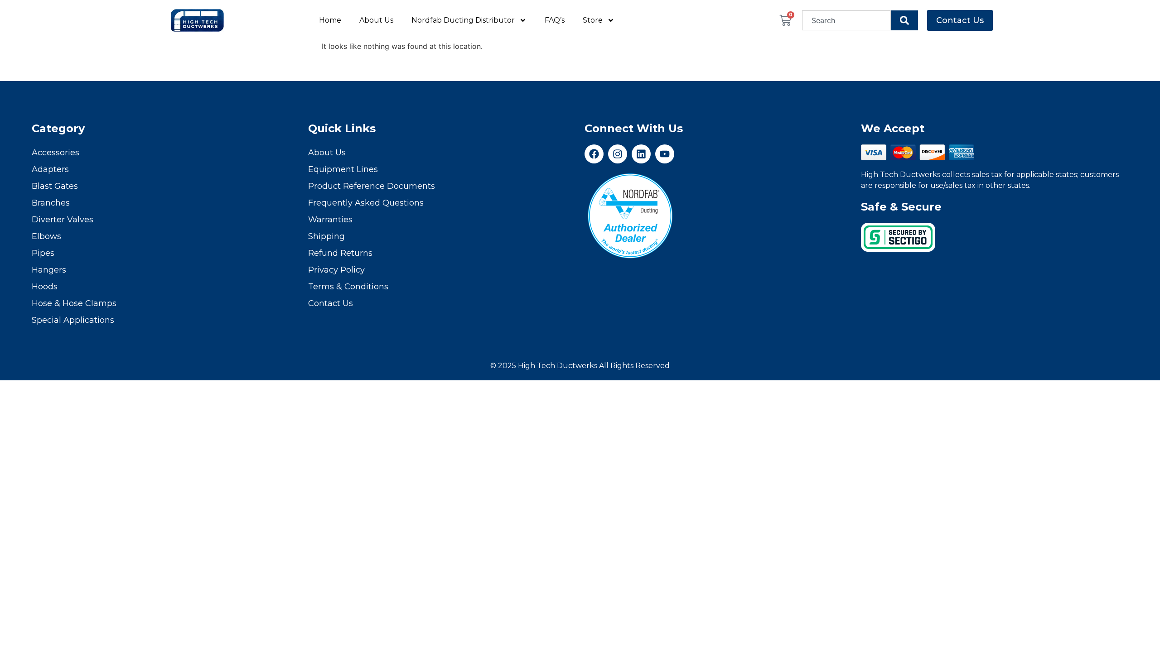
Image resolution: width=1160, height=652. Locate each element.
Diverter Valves (62, 220)
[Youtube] (664, 153)
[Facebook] (594, 153)
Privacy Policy (336, 270)
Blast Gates (55, 186)
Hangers (49, 270)
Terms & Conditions (348, 287)
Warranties (330, 220)
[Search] (904, 20)
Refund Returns (340, 253)
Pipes (43, 253)
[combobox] (846, 20)
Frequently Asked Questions (366, 203)
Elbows (46, 236)
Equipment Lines (343, 169)
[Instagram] (617, 153)
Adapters (50, 169)
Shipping (326, 236)
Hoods (45, 287)
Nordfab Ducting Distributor (463, 20)
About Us (376, 20)
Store (593, 20)
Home (330, 20)
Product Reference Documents (371, 186)
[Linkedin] (641, 153)
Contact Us (330, 303)
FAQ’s (555, 20)
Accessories (55, 153)
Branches (51, 203)
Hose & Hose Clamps (74, 303)
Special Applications (73, 320)
